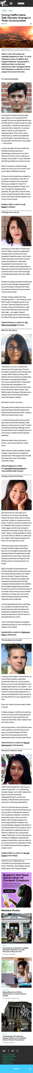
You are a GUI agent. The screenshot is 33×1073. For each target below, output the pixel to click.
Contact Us (7, 1061)
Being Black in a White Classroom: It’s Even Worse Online (14, 994)
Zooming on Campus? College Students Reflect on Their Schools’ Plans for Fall (15, 949)
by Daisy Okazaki (9, 954)
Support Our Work (9, 1056)
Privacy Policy (8, 1063)
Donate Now (9, 891)
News (10, 10)
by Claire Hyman (9, 1042)
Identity (5, 990)
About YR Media (8, 1054)
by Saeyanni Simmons (11, 998)
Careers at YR (8, 1058)
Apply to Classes (9, 1059)
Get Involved (21, 3)
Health (4, 10)
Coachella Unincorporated (14, 468)
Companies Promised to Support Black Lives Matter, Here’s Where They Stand (15, 1038)
